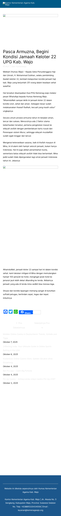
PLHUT (6, 66)
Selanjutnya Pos (42, 324)
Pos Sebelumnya (19, 324)
